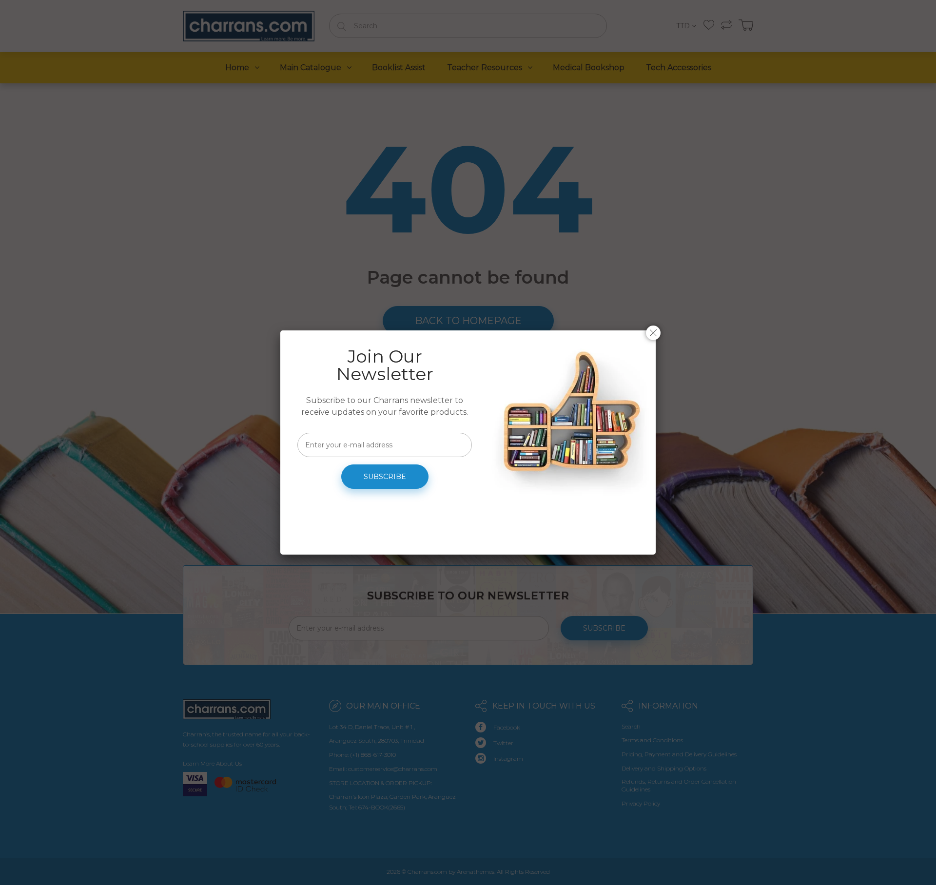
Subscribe (385, 476)
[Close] (653, 333)
